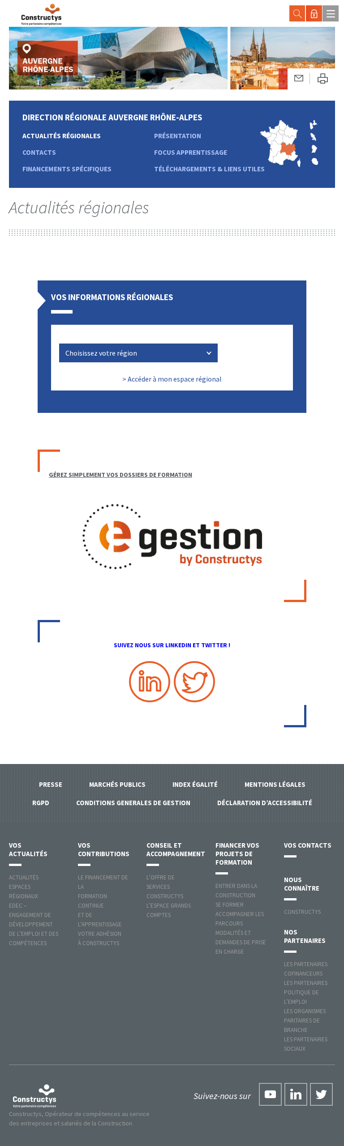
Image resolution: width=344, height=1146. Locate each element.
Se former (229, 904)
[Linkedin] (295, 1094)
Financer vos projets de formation (237, 853)
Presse (50, 784)
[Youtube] (270, 1094)
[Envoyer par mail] (299, 78)
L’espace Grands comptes (168, 910)
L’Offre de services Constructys (164, 887)
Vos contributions (103, 849)
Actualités (24, 877)
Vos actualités (28, 849)
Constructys (302, 912)
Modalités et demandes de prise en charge (240, 942)
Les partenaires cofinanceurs (305, 968)
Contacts (39, 152)
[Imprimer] (322, 78)
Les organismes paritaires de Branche (305, 1020)
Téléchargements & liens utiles (209, 169)
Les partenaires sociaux (305, 1044)
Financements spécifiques (67, 169)
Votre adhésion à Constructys (99, 938)
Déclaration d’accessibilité (264, 802)
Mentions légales (275, 784)
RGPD (40, 802)
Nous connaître (301, 883)
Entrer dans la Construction (236, 890)
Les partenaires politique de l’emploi (305, 992)
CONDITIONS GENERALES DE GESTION (133, 802)
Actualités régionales (61, 136)
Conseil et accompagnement (175, 849)
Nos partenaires (305, 936)
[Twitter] (321, 1094)
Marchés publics (117, 784)
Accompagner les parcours (239, 918)
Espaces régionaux (23, 891)
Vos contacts (307, 845)
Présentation (177, 136)
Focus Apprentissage (190, 152)
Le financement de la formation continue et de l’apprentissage (103, 901)
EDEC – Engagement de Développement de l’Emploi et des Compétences (33, 924)
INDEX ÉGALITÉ (195, 784)
